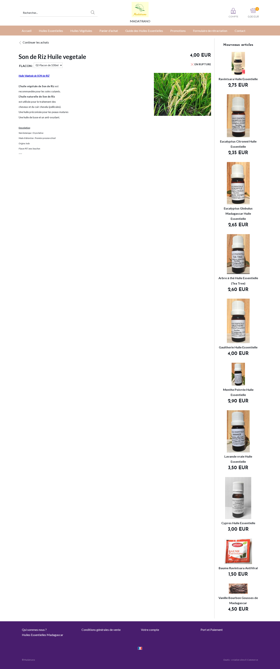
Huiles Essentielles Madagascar (42, 635)
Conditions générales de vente (101, 629)
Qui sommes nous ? (34, 629)
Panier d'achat (108, 30)
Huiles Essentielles (51, 30)
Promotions (178, 30)
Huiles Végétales (81, 30)
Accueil (26, 30)
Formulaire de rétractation (210, 30)
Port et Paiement (212, 629)
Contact (240, 30)
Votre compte (150, 629)
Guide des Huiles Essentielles (144, 30)
